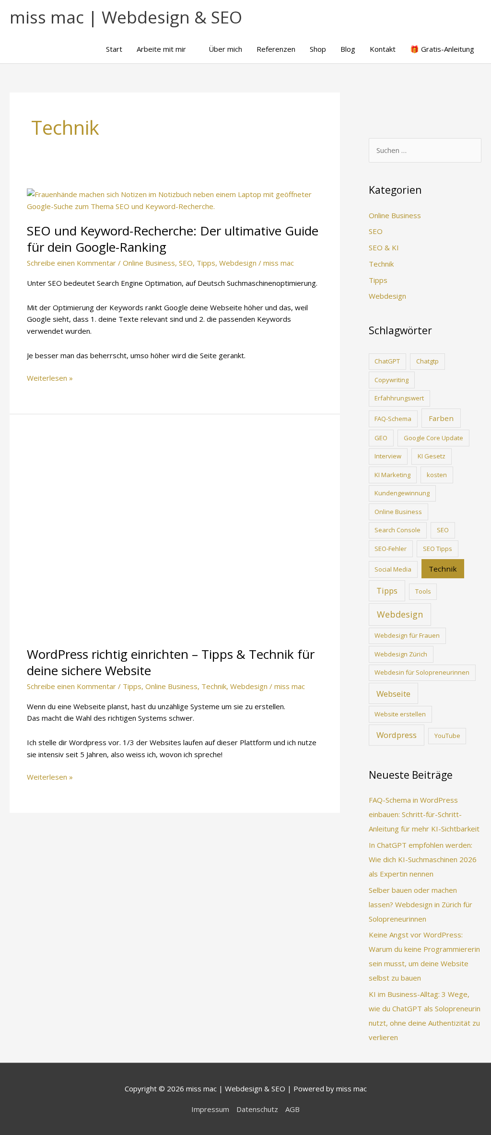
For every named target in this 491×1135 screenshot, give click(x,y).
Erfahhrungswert (399, 398)
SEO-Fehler (390, 548)
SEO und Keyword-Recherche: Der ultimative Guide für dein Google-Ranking (172, 239)
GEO (380, 437)
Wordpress (396, 734)
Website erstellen (400, 714)
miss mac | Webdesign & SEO (126, 17)
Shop (318, 49)
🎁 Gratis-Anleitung (442, 49)
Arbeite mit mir (161, 49)
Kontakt (383, 49)
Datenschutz (257, 1109)
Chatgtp (427, 361)
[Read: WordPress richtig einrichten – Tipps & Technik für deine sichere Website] (175, 536)
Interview (387, 456)
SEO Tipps (437, 548)
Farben (441, 418)
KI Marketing (392, 474)
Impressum (210, 1109)
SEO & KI (384, 247)
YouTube (447, 735)
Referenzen (276, 49)
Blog (347, 49)
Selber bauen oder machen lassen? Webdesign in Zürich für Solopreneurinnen (420, 904)
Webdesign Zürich (400, 654)
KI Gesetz (431, 456)
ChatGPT (387, 361)
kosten (437, 474)
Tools (423, 591)
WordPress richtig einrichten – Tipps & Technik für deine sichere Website (171, 662)
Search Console (397, 530)
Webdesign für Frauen (407, 635)
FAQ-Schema (392, 418)
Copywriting (391, 379)
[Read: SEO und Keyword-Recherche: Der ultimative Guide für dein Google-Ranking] (175, 199)
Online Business (149, 263)
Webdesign (238, 263)
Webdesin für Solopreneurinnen (421, 672)
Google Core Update (433, 437)
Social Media (392, 569)
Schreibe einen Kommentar (71, 263)
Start (114, 49)
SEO (186, 263)
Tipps (206, 263)
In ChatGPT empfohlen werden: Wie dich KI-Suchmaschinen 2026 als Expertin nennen (423, 859)
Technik (213, 686)
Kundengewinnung (402, 493)
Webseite (393, 693)
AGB (292, 1109)
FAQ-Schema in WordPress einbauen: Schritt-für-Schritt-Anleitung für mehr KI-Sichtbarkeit (424, 814)
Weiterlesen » (50, 378)
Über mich (225, 49)
